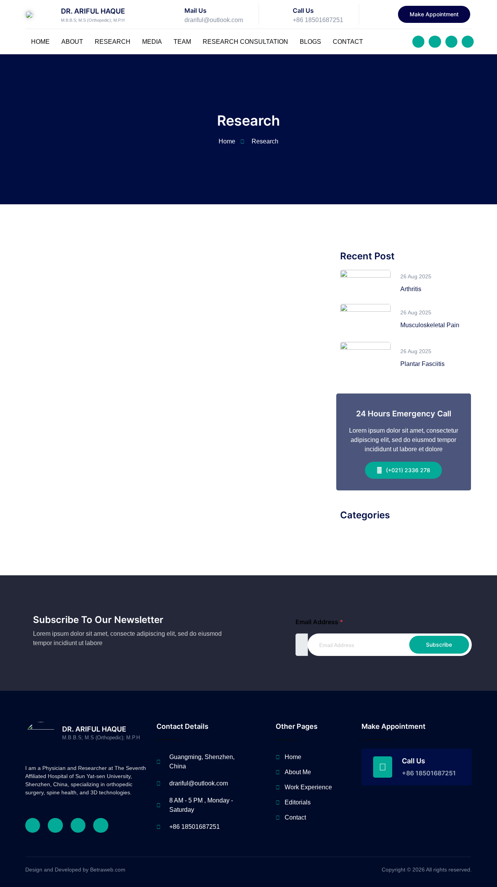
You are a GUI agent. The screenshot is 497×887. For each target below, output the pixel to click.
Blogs (310, 41)
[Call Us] (281, 14)
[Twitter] (435, 42)
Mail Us (195, 10)
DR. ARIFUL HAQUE (93, 11)
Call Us (303, 10)
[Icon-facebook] (418, 42)
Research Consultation (245, 41)
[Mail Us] (172, 14)
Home (40, 41)
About (72, 41)
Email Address (319, 622)
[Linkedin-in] (100, 825)
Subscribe (439, 644)
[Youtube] (451, 42)
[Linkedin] (468, 42)
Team (182, 41)
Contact (348, 41)
